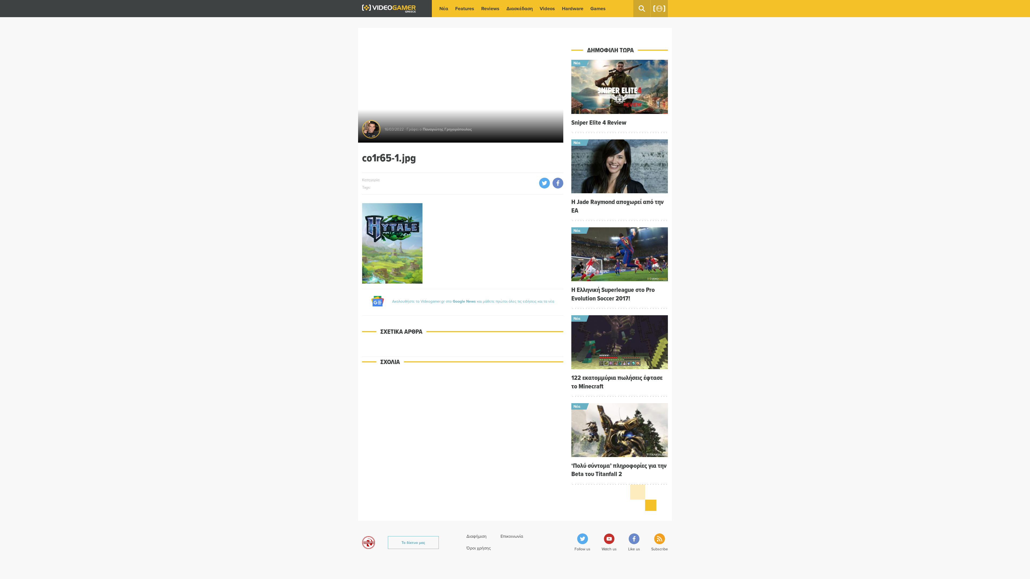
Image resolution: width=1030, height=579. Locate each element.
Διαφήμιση (476, 536)
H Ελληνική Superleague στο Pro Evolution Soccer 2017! (613, 294)
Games (598, 8)
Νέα (443, 8)
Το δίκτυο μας (413, 542)
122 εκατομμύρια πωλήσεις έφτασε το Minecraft (617, 382)
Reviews (490, 8)
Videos (547, 8)
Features (464, 8)
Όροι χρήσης (478, 548)
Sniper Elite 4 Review (598, 122)
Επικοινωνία (512, 536)
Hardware (572, 8)
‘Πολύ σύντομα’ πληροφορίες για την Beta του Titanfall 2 (619, 469)
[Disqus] (462, 447)
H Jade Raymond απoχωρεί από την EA (617, 206)
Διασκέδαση (519, 8)
